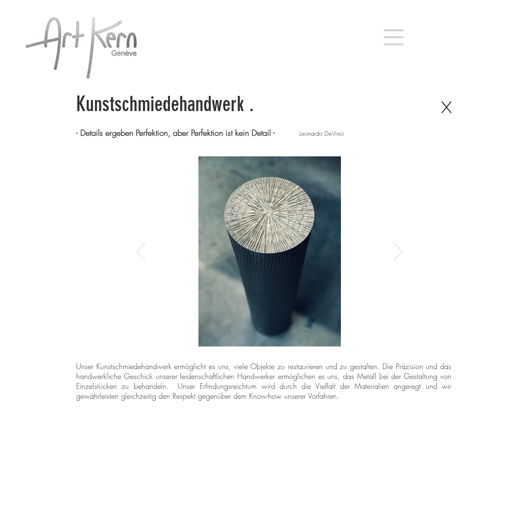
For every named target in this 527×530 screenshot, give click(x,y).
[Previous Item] (140, 251)
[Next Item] (398, 251)
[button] (393, 37)
